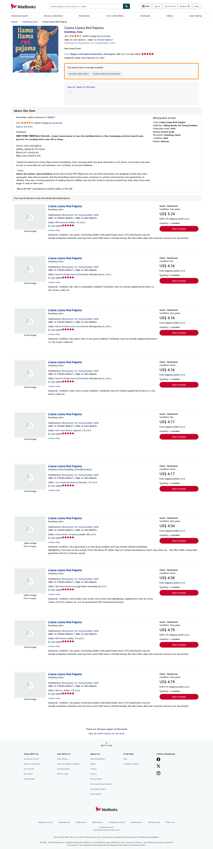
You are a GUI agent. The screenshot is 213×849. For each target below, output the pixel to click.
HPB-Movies (61, 638)
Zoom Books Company (66, 534)
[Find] (126, 6)
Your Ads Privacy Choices (101, 784)
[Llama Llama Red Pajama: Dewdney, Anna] (35, 27)
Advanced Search (19, 15)
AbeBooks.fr (81, 822)
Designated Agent (98, 789)
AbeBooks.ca (136, 822)
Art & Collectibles (115, 15)
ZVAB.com (170, 822)
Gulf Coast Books (63, 430)
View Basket (29, 779)
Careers (93, 769)
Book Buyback (63, 769)
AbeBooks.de (64, 822)
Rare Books (84, 15)
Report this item (24, 126)
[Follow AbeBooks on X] (158, 766)
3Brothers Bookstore (65, 586)
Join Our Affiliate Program (68, 764)
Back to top (106, 745)
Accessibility (95, 794)
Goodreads (105, 36)
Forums (93, 774)
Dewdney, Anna (29, 21)
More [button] (21, 170)
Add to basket (179, 228)
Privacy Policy (96, 779)
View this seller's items (79, 74)
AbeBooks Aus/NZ (117, 822)
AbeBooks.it (97, 822)
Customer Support (131, 764)
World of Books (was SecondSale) (71, 274)
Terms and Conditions (149, 837)
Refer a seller (62, 774)
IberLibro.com (154, 822)
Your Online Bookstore (66, 482)
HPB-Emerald (61, 222)
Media (93, 764)
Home (14, 21)
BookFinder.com (106, 828)
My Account (170, 6)
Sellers (169, 15)
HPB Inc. (59, 690)
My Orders (28, 774)
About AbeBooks (97, 759)
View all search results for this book (106, 733)
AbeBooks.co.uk (45, 822)
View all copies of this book (81, 87)
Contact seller (54, 230)
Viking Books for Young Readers (77, 214)
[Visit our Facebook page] (158, 760)
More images (30, 546)
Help (197, 6)
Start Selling (195, 15)
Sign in (157, 6)
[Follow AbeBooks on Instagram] (158, 773)
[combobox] (86, 6)
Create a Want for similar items (106, 74)
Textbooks (145, 15)
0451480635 (79, 39)
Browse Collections (53, 15)
